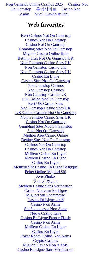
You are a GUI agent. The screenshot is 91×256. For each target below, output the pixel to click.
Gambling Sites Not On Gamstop (45, 49)
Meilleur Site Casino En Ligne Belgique (46, 167)
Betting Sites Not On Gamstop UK (46, 58)
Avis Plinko (45, 176)
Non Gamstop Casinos (46, 85)
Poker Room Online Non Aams (45, 236)
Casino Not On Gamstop (45, 44)
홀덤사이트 (46, 9)
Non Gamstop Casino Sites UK (45, 63)
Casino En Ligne (45, 76)
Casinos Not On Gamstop (45, 40)
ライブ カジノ (45, 181)
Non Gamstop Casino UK (45, 67)
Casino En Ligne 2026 (46, 199)
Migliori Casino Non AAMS (46, 245)
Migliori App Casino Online (45, 135)
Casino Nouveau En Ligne (45, 190)
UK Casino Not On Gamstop (45, 99)
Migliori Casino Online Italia (46, 53)
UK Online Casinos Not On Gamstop (45, 112)
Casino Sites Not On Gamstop (45, 81)
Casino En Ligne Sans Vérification (45, 249)
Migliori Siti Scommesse (45, 195)
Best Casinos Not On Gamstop (45, 35)
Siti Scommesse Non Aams (45, 209)
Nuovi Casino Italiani (51, 14)
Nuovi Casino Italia (45, 213)
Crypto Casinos (45, 240)
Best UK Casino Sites (45, 103)
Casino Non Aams (45, 204)
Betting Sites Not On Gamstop (45, 140)
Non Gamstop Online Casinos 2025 (34, 4)
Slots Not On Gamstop (45, 131)
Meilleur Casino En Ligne (45, 153)
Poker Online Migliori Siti (45, 171)
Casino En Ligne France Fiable (46, 218)
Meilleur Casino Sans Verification (45, 186)
